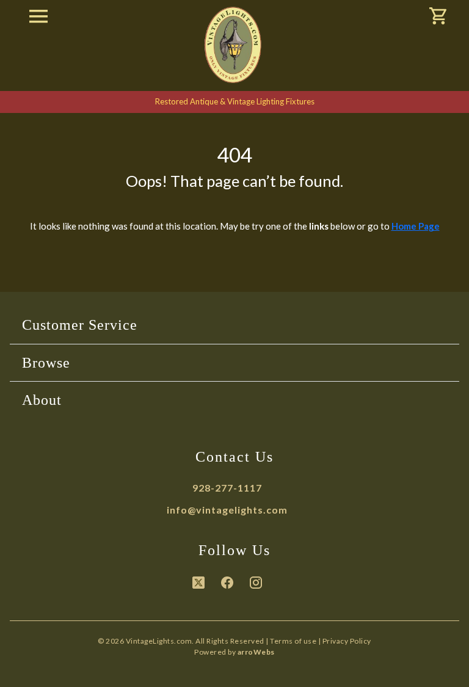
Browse (46, 363)
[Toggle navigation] (38, 18)
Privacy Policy (346, 640)
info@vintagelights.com (227, 509)
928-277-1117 (227, 487)
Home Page (415, 225)
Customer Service (79, 325)
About (42, 400)
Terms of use (293, 640)
